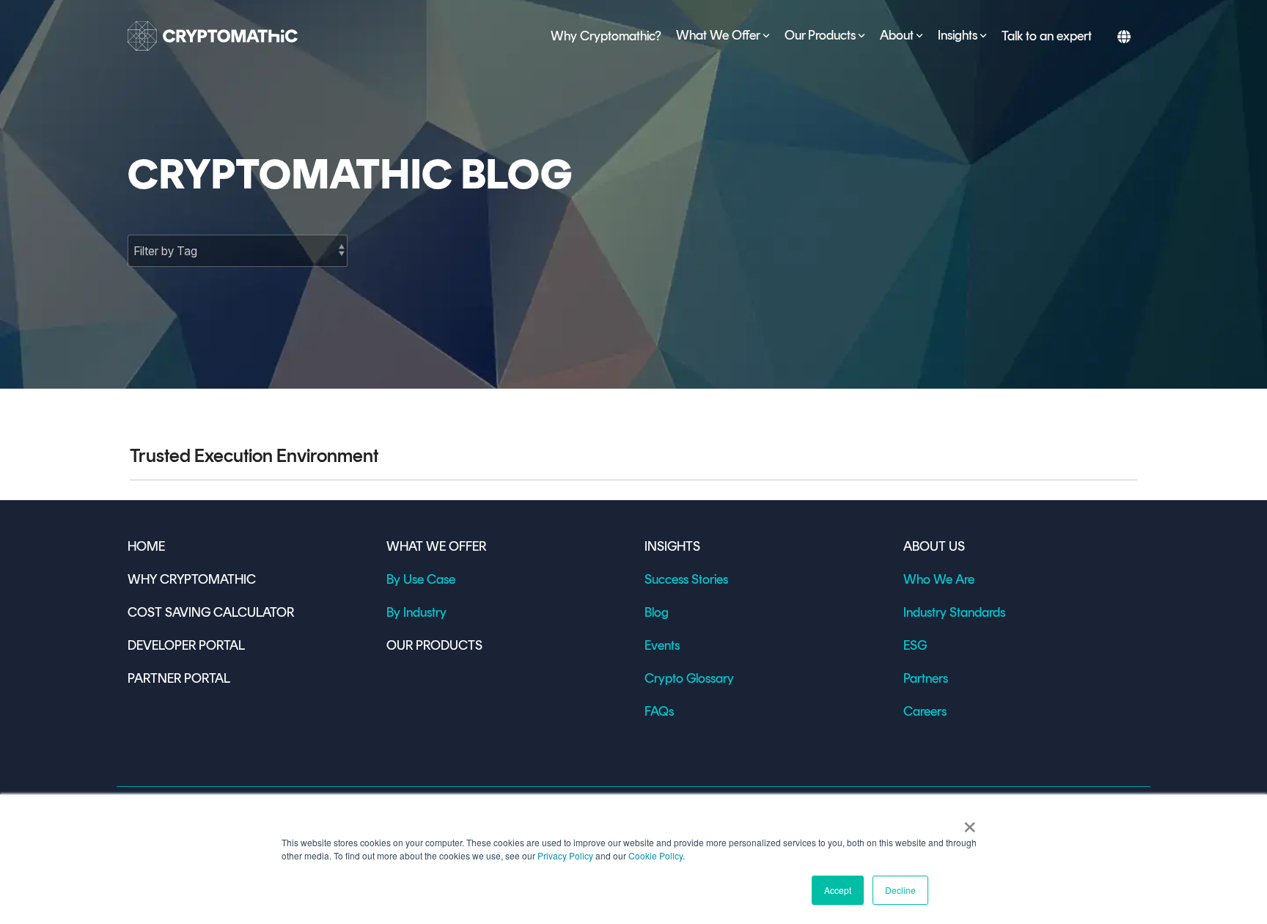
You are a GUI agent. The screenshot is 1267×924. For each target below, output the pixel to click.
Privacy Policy (565, 855)
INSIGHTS (672, 546)
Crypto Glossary (689, 678)
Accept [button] (837, 890)
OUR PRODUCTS (434, 645)
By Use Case (420, 579)
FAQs (659, 711)
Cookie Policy (655, 855)
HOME (146, 546)
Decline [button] (900, 890)
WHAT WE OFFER (436, 546)
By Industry (416, 612)
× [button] (969, 822)
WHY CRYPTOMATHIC (192, 579)
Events (662, 645)
